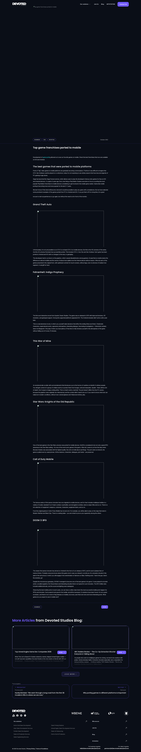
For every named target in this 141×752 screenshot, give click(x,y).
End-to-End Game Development (22, 725)
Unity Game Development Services (23, 728)
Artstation (95, 741)
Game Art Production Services (22, 734)
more (63, 653)
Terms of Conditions (42, 748)
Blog (102, 4)
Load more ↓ (70, 674)
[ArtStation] (13, 715)
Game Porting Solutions (57, 725)
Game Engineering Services (21, 737)
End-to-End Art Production (58, 734)
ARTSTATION (111, 4)
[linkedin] (25, 715)
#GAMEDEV (37, 139)
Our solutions (84, 4)
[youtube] (21, 715)
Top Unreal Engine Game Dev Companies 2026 (33, 652)
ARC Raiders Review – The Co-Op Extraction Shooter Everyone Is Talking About (95, 653)
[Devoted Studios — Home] (19, 4)
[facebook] (17, 715)
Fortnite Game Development (21, 731)
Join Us (96, 4)
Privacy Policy (31, 748)
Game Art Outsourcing (57, 731)
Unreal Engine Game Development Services (63, 728)
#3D (45, 139)
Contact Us (123, 4)
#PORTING (52, 139)
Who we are (95, 721)
